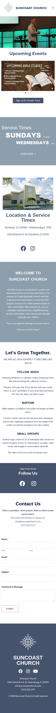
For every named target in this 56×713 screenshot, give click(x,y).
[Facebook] (23, 248)
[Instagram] (33, 248)
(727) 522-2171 (28, 525)
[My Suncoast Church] (25, 7)
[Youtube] (35, 671)
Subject (5, 572)
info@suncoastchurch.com (28, 521)
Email (4, 557)
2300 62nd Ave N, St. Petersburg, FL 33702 (28, 234)
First (3, 551)
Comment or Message (12, 587)
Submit (10, 609)
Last (31, 551)
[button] (4, 76)
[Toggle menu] (53, 8)
